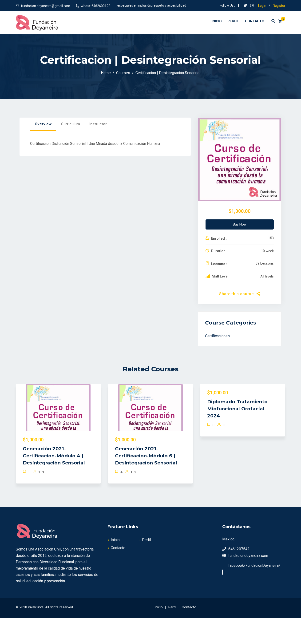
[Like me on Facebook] (238, 6)
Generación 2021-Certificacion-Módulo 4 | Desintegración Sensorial (54, 456)
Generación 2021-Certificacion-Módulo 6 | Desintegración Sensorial (146, 456)
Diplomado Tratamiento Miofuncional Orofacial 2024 (237, 409)
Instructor (98, 124)
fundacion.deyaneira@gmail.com (45, 6)
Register (279, 6)
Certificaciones (217, 336)
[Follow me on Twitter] (245, 6)
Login (262, 6)
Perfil (233, 21)
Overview (43, 124)
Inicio (216, 21)
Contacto (254, 21)
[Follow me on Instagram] (251, 6)
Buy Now (239, 224)
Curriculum (70, 124)
